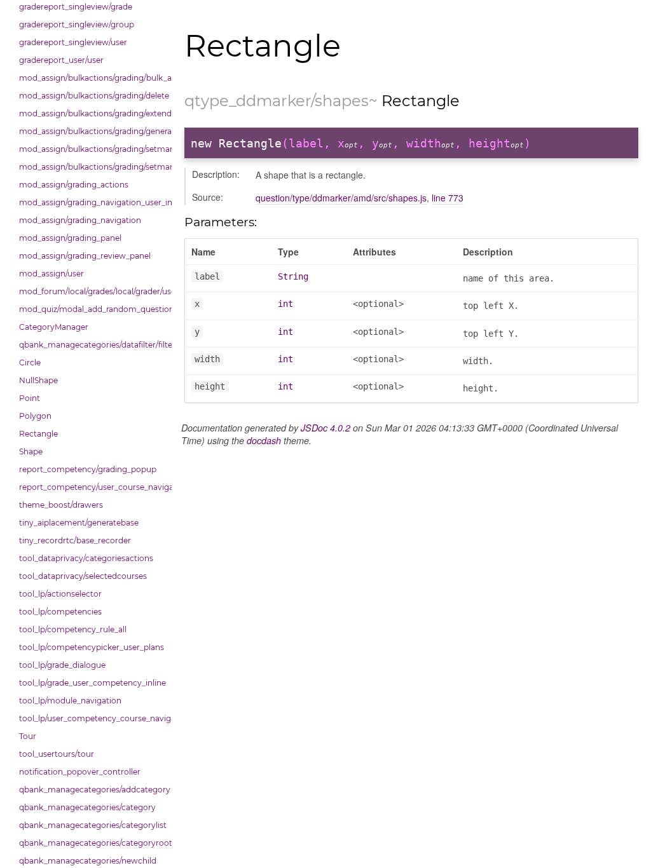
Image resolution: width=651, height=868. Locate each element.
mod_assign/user (51, 273)
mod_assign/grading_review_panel (85, 256)
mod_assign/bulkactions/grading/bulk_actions (92, 78)
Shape (31, 451)
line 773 (447, 197)
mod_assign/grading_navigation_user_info (92, 202)
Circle (30, 362)
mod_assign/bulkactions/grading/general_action (92, 131)
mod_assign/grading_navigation (80, 220)
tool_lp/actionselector (60, 594)
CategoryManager (53, 327)
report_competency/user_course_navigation (92, 487)
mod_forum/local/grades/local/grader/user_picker (92, 291)
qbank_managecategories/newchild (87, 860)
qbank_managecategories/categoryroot (92, 843)
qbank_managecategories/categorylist (92, 825)
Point (29, 398)
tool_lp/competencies (60, 611)
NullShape (38, 380)
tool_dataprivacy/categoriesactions (86, 558)
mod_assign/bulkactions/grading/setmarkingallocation (92, 149)
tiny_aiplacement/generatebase (79, 522)
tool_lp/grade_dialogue (62, 665)
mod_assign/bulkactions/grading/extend (92, 113)
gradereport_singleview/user (73, 42)
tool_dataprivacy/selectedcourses (83, 576)
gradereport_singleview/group (76, 24)
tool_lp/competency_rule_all (73, 629)
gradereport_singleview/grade (75, 6)
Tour (27, 736)
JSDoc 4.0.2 (325, 427)
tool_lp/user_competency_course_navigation (92, 718)
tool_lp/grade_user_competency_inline (92, 683)
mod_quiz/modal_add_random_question (92, 309)
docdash (264, 440)
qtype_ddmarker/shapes (276, 101)
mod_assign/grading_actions (73, 184)
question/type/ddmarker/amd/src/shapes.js (341, 197)
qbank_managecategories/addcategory (92, 789)
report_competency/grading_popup (87, 469)
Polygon (35, 416)
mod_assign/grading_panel (70, 238)
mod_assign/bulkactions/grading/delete (92, 95)
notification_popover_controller (79, 771)
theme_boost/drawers (61, 505)
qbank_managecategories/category (87, 807)
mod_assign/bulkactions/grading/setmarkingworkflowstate (92, 167)
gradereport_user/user (61, 60)
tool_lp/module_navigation (70, 700)
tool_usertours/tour (56, 754)
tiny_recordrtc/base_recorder (75, 540)
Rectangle (38, 433)
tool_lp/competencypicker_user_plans (91, 647)
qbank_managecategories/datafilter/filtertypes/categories (92, 344)
